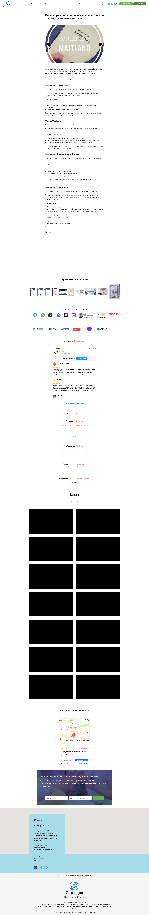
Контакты (43, 4)
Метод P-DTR (68, 3)
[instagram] (105, 4)
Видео (71, 4)
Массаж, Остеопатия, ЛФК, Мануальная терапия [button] (34, 3)
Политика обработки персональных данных (78, 875)
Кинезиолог (57, 3)
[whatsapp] (108, 4)
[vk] (115, 4)
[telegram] (112, 4)
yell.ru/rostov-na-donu (79, 478)
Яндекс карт (79, 341)
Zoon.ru (79, 413)
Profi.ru (79, 446)
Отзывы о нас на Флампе (74, 467)
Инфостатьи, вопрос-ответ (58, 4)
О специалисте (80, 3)
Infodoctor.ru (79, 436)
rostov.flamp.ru (79, 463)
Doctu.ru (79, 421)
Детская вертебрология (84, 418)
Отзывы (90, 3)
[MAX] (102, 4)
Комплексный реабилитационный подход (59, 78)
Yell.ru (77, 482)
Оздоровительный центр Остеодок (68, 418)
